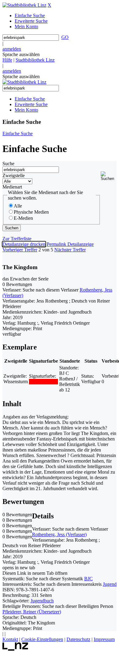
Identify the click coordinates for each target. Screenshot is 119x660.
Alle (18, 205)
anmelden (11, 49)
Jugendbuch (42, 600)
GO (65, 37)
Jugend (110, 584)
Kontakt (10, 639)
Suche (8, 163)
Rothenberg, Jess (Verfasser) (59, 534)
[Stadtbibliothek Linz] (24, 5)
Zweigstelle (13, 175)
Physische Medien (31, 212)
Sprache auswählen (21, 54)
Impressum (104, 639)
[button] (109, 176)
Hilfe (7, 60)
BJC (88, 578)
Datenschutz (78, 639)
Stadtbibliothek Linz (35, 60)
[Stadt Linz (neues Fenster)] (15, 649)
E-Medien (23, 218)
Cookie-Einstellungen (42, 639)
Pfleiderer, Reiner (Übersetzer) (31, 611)
